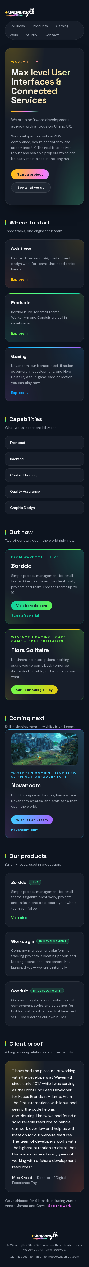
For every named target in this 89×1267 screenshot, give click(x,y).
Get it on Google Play (34, 690)
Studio (31, 35)
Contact (52, 35)
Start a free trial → (27, 615)
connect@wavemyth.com (61, 1257)
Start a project (30, 174)
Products (40, 26)
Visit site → (21, 917)
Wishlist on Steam (32, 820)
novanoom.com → (27, 829)
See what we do (30, 187)
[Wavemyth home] (19, 12)
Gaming (62, 26)
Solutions (17, 26)
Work (14, 35)
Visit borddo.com (31, 605)
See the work (59, 1205)
